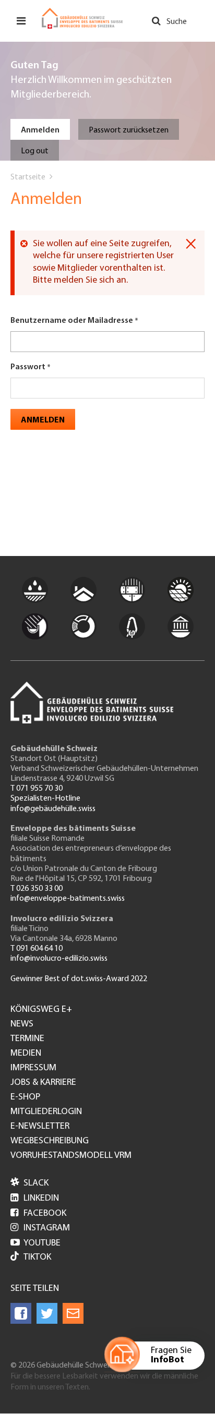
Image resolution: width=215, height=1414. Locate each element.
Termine (27, 1039)
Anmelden (40, 130)
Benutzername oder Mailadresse (71, 321)
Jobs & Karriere (43, 1082)
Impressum (33, 1068)
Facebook (38, 1213)
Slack (29, 1183)
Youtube (35, 1243)
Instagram (40, 1228)
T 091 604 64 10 (36, 949)
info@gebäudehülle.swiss (52, 809)
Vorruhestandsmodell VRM (71, 1156)
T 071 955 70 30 (36, 788)
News (21, 1024)
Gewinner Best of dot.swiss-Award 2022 (78, 979)
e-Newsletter (39, 1126)
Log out (35, 151)
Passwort (27, 367)
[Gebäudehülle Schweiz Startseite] (82, 18)
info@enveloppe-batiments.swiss (67, 899)
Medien (25, 1053)
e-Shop (25, 1097)
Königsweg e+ (41, 1009)
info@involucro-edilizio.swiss (59, 958)
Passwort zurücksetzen (129, 130)
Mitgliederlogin (46, 1112)
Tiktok (37, 1257)
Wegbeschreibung (49, 1141)
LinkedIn (34, 1198)
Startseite (27, 177)
